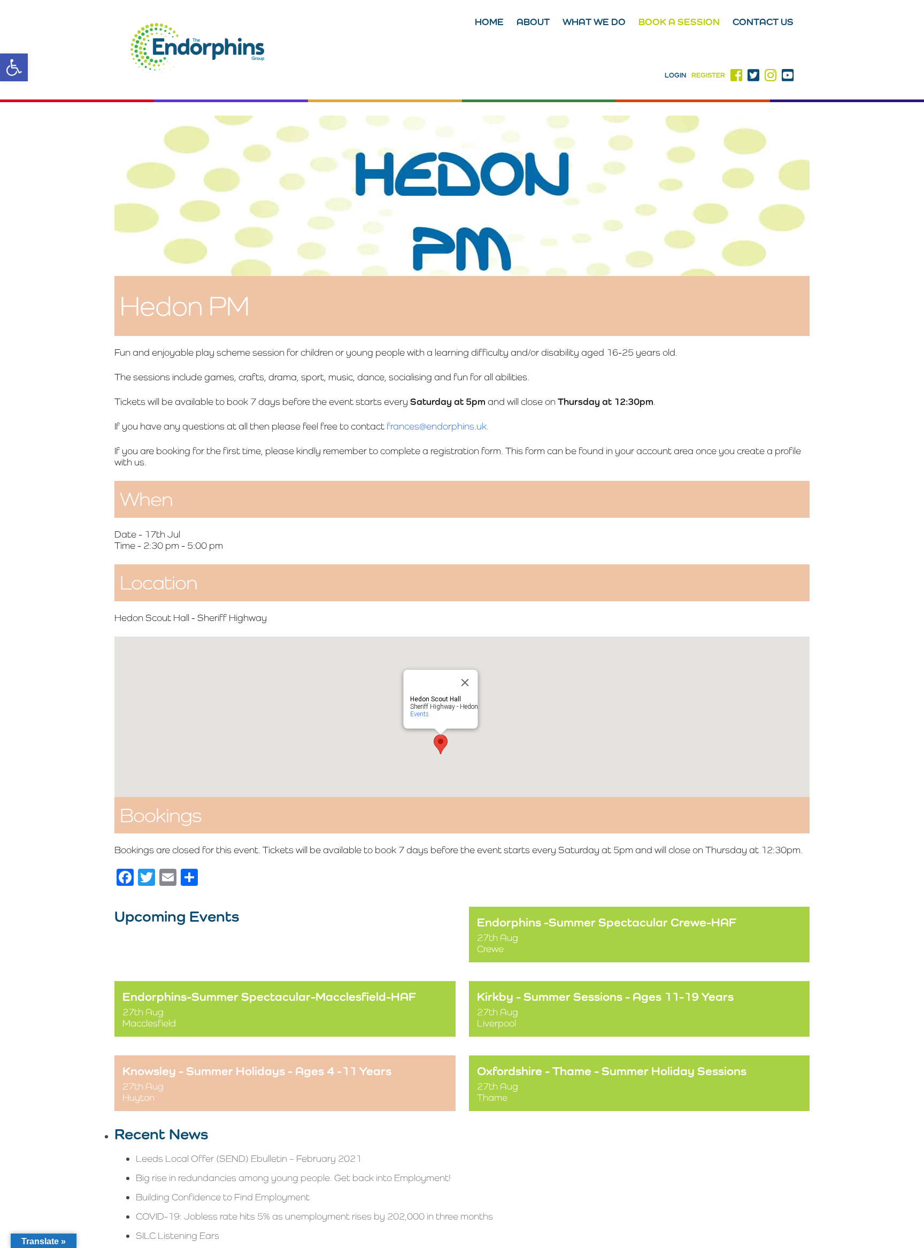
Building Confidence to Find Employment (223, 1197)
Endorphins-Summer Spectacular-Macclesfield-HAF (269, 996)
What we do (594, 21)
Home (489, 21)
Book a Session (679, 21)
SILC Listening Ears (177, 1235)
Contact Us (763, 21)
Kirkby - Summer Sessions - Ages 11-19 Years (605, 996)
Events (419, 714)
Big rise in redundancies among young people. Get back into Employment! (293, 1177)
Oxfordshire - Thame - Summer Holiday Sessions (611, 1070)
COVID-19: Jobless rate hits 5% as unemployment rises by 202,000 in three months (314, 1216)
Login (675, 75)
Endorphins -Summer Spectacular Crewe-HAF (606, 922)
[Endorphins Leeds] (197, 49)
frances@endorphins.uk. (438, 426)
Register (708, 75)
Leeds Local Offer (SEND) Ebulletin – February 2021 (248, 1158)
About (533, 21)
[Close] (465, 682)
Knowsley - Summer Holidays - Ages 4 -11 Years (256, 1070)
